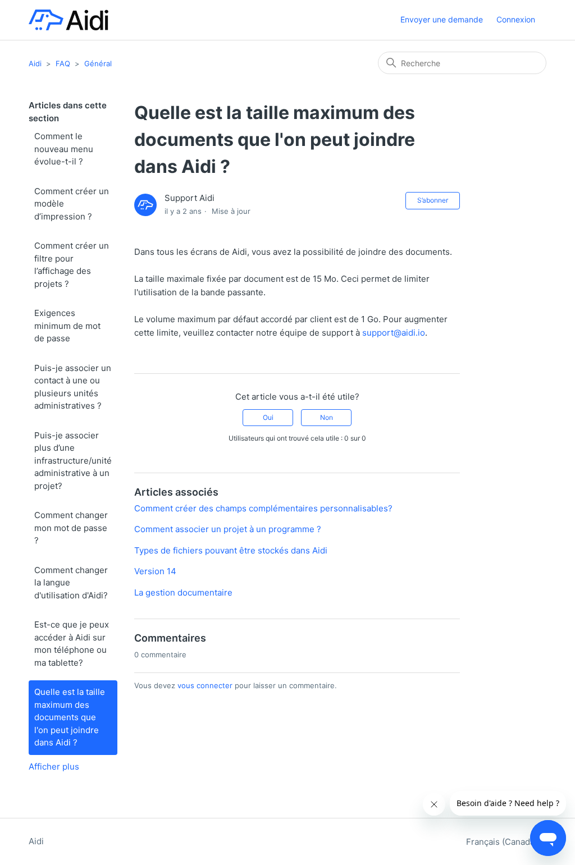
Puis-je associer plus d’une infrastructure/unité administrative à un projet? (73, 460)
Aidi (35, 63)
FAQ (63, 63)
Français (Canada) (503, 841)
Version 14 (155, 571)
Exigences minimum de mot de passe (67, 326)
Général (98, 63)
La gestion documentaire (183, 592)
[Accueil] (68, 20)
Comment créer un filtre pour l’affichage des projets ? (71, 264)
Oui (268, 417)
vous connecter (204, 685)
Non (326, 417)
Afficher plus (54, 766)
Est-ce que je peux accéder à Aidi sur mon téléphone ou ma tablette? (71, 643)
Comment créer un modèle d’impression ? (71, 204)
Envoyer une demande (441, 19)
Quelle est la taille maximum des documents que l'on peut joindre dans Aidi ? (69, 717)
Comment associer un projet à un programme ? (227, 529)
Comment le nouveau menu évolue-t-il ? (63, 149)
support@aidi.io (393, 332)
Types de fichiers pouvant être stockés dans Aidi (230, 550)
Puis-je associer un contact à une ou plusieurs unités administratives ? (72, 387)
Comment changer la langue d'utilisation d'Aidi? (71, 583)
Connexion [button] (515, 19)
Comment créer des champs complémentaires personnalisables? (263, 508)
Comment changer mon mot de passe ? (71, 528)
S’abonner (432, 200)
